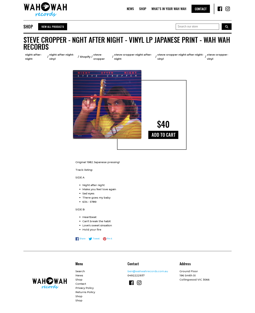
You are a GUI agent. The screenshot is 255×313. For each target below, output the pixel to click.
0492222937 (136, 275)
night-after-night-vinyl (61, 56)
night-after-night (33, 56)
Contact (201, 8)
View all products (52, 26)
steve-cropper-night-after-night (133, 56)
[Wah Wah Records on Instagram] (228, 8)
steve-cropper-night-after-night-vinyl (180, 56)
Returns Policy (85, 292)
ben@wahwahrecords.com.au (148, 271)
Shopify (85, 56)
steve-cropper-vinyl (217, 56)
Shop (142, 8)
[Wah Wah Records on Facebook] (220, 8)
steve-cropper (99, 56)
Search (80, 271)
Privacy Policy (84, 288)
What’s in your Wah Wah (168, 8)
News (130, 8)
